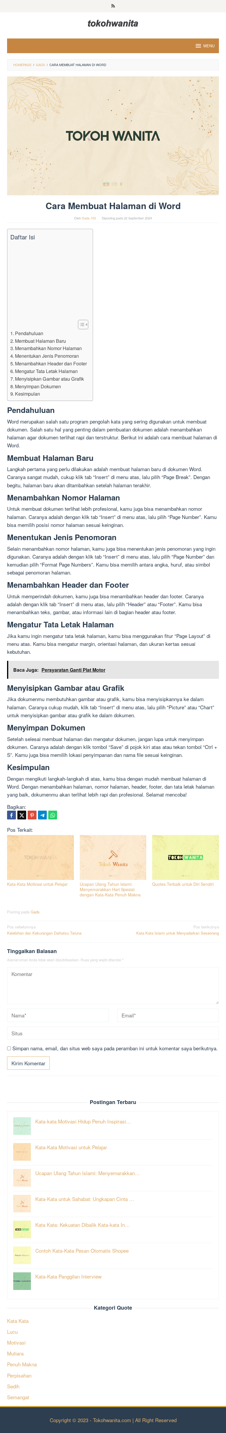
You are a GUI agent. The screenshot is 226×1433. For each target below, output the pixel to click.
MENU (209, 45)
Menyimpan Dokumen (38, 386)
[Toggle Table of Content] (80, 325)
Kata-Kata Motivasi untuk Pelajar (37, 884)
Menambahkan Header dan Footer (51, 363)
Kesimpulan (27, 393)
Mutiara (15, 1353)
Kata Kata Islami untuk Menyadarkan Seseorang (177, 930)
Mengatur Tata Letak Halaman (46, 370)
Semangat (18, 1397)
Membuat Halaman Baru (40, 340)
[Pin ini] (32, 815)
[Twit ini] (21, 815)
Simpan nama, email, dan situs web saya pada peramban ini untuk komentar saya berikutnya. (115, 1048)
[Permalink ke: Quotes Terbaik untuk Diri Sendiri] (185, 857)
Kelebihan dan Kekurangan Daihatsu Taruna (44, 930)
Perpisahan (19, 1375)
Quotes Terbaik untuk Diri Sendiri (183, 884)
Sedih (13, 1386)
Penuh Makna (22, 1364)
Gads (35, 912)
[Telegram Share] (42, 815)
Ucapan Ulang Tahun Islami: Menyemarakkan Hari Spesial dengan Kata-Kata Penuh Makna (110, 889)
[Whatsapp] (52, 815)
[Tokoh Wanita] (113, 22)
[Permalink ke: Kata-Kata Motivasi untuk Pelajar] (40, 857)
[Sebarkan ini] (11, 815)
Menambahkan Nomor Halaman (48, 348)
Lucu (12, 1331)
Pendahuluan (29, 333)
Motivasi (16, 1342)
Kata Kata (18, 1320)
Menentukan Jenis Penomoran (47, 355)
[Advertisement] (48, 280)
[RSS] (113, 6)
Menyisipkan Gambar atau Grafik (49, 378)
